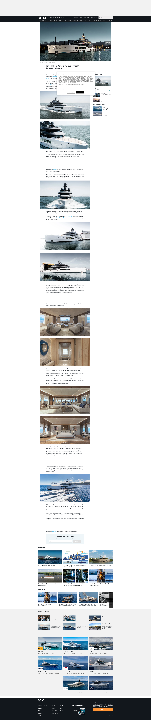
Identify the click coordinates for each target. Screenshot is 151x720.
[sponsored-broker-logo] (40, 649)
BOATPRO (110, 20)
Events (61, 705)
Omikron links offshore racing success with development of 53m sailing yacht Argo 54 (73, 584)
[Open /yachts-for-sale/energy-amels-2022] (97, 113)
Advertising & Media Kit (42, 705)
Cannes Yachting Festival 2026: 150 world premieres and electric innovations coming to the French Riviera (107, 626)
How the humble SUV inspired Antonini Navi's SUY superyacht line (56, 626)
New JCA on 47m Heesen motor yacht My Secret (49, 565)
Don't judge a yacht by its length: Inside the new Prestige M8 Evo (107, 618)
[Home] (43, 19)
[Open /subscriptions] (80, 712)
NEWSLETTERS (94, 17)
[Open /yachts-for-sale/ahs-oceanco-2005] (101, 643)
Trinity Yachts (41, 673)
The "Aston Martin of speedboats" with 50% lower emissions (82, 626)
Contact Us (40, 708)
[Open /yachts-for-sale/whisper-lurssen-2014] (75, 683)
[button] (107, 42)
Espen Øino (70, 216)
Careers (39, 710)
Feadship (66, 673)
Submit (77, 541)
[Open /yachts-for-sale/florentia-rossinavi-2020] (101, 683)
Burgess (55, 169)
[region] (76, 83)
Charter (53, 708)
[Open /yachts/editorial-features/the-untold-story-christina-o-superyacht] (108, 597)
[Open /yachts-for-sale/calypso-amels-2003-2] (97, 108)
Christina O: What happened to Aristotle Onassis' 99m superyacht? (107, 605)
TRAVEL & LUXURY (88, 20)
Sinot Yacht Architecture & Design (64, 218)
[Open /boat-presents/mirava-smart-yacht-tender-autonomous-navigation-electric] (69, 618)
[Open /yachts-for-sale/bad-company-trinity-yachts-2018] (50, 663)
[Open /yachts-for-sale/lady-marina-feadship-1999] (75, 663)
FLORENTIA (93, 691)
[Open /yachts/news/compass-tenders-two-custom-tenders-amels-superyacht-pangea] (96, 100)
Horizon (65, 653)
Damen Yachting (56, 76)
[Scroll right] (111, 600)
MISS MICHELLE (68, 651)
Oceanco (91, 653)
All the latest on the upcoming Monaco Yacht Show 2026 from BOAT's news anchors (75, 566)
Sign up (103, 709)
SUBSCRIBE (86, 17)
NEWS (50, 20)
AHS (91, 651)
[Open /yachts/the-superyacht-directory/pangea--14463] (102, 81)
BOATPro (48, 78)
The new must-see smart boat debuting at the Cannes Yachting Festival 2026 (82, 618)
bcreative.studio (63, 711)
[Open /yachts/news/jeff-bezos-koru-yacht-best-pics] (101, 575)
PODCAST (76, 17)
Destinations (54, 710)
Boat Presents (55, 713)
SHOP (81, 17)
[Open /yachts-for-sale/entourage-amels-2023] (50, 643)
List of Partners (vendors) (62, 89)
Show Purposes (71, 92)
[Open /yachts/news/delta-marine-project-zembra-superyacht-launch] (101, 557)
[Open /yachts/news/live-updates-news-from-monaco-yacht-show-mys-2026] (75, 557)
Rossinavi (91, 692)
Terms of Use (40, 711)
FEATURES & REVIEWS (58, 20)
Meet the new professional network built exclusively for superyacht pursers (56, 618)
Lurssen (65, 692)
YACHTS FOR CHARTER (77, 20)
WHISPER (66, 691)
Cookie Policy (40, 713)
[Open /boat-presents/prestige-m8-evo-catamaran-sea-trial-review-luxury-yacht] (95, 618)
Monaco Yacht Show (50, 85)
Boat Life (54, 711)
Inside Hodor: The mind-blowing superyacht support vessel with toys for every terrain (67, 605)
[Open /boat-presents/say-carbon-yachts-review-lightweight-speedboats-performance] (69, 626)
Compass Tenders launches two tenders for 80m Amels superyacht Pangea (106, 100)
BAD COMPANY (42, 671)
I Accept (80, 92)
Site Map (61, 710)
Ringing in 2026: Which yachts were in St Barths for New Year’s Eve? (106, 94)
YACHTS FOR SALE (67, 20)
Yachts (53, 705)
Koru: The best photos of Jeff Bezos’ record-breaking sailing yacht (46, 605)
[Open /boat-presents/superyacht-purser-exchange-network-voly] (44, 618)
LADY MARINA (68, 671)
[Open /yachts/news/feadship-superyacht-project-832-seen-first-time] (50, 575)
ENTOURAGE (41, 651)
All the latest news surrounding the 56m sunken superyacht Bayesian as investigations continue (87, 605)
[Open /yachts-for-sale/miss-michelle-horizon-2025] (75, 643)
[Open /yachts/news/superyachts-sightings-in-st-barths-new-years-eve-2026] (96, 95)
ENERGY (104, 111)
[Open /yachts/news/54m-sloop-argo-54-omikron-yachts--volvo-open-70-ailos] (75, 575)
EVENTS (104, 20)
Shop (61, 708)
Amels (104, 107)
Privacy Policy (41, 715)
